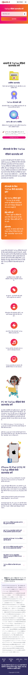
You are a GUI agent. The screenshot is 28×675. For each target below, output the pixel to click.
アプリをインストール (14, 137)
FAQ (25, 659)
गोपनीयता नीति (11, 660)
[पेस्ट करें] (24, 14)
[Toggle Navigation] (25, 2)
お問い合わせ (19, 660)
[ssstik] (5, 2)
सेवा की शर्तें (3, 660)
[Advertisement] (14, 43)
